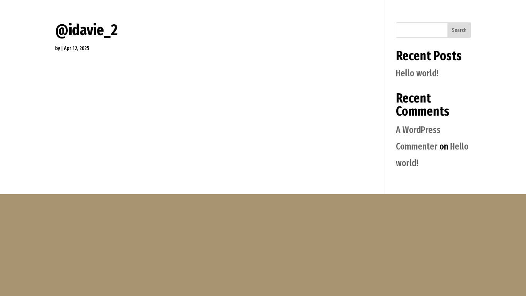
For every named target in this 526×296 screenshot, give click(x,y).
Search (459, 30)
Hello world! (417, 73)
